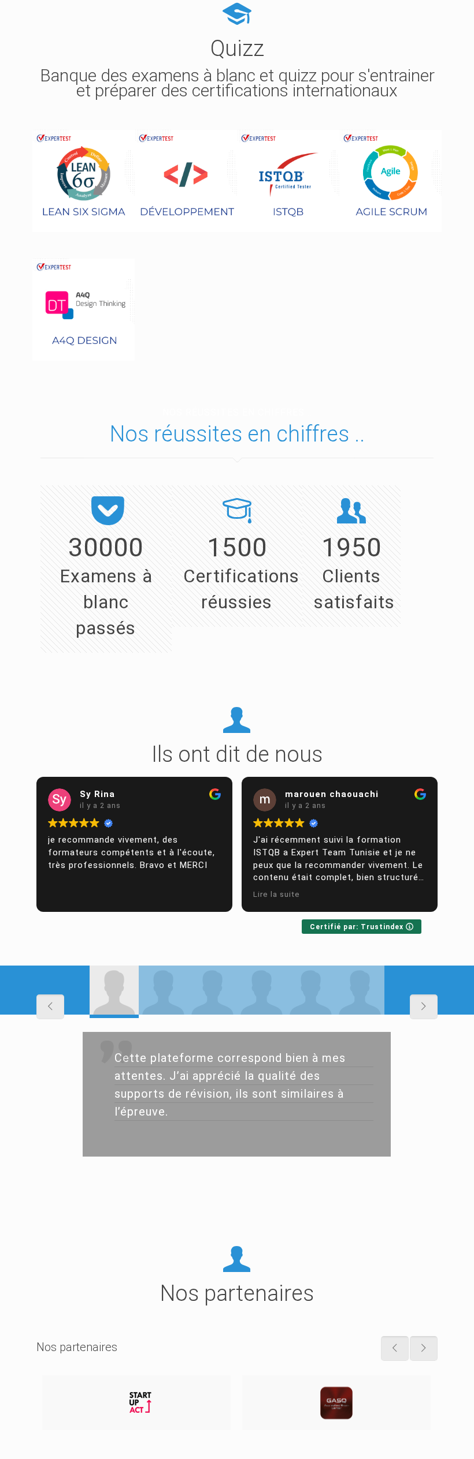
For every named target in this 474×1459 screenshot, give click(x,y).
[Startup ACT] (136, 1402)
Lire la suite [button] (276, 894)
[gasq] (336, 1402)
